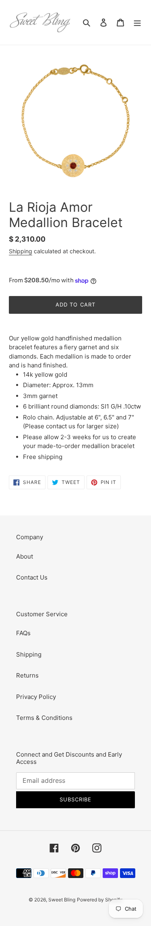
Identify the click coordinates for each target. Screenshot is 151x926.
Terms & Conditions (44, 718)
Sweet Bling (61, 900)
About (24, 556)
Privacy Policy (36, 697)
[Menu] (137, 22)
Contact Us (32, 577)
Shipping (20, 251)
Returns (27, 675)
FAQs (23, 633)
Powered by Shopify (99, 900)
